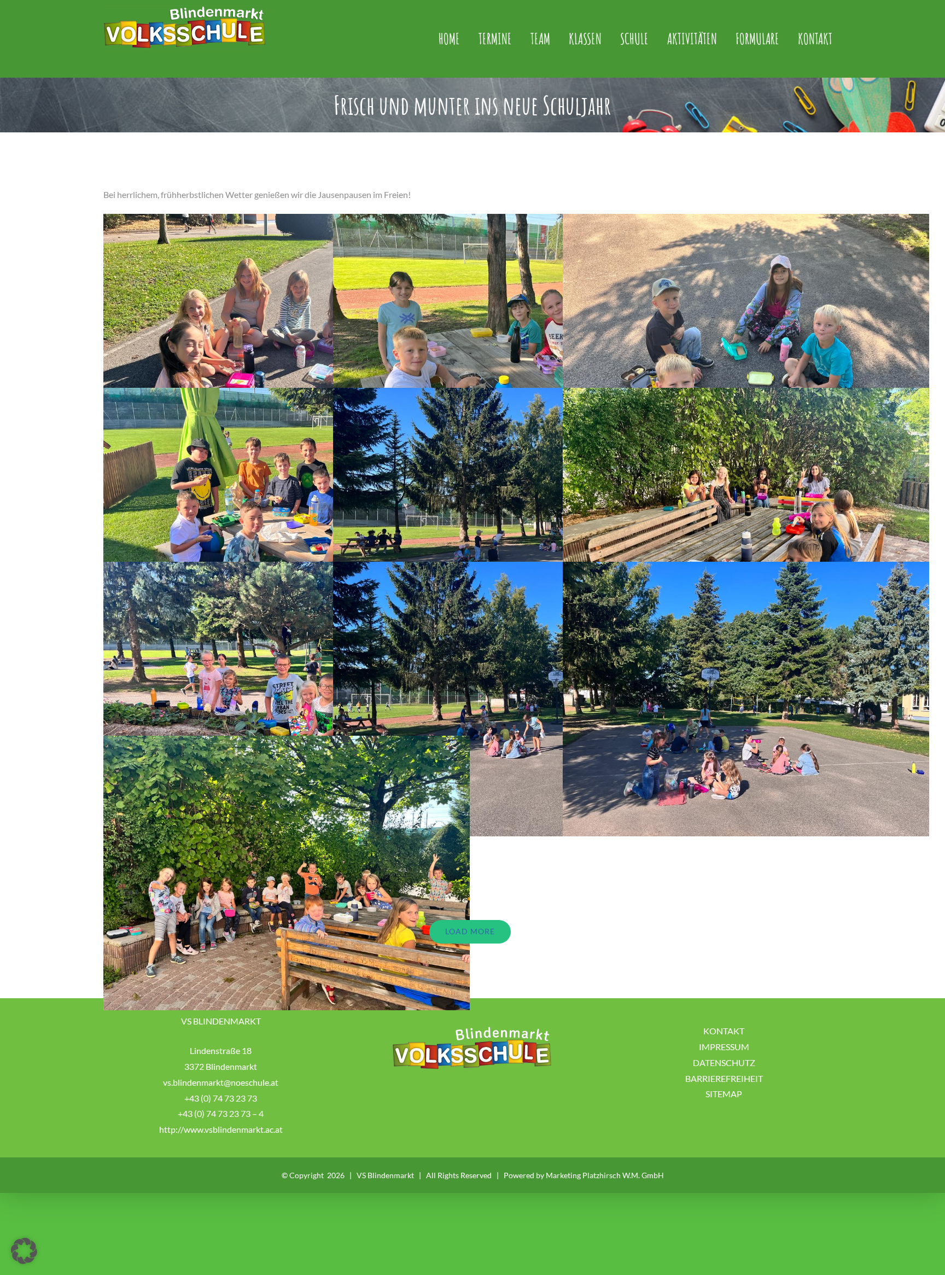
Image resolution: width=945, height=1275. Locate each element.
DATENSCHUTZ (724, 1062)
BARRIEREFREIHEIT (724, 1078)
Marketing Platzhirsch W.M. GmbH (605, 1175)
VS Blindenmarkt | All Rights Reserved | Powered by (451, 1175)
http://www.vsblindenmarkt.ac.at (221, 1129)
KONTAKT (723, 1031)
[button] (24, 1251)
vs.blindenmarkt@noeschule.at (220, 1082)
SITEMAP (723, 1093)
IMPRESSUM (724, 1046)
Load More (470, 931)
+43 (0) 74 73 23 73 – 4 (221, 1113)
